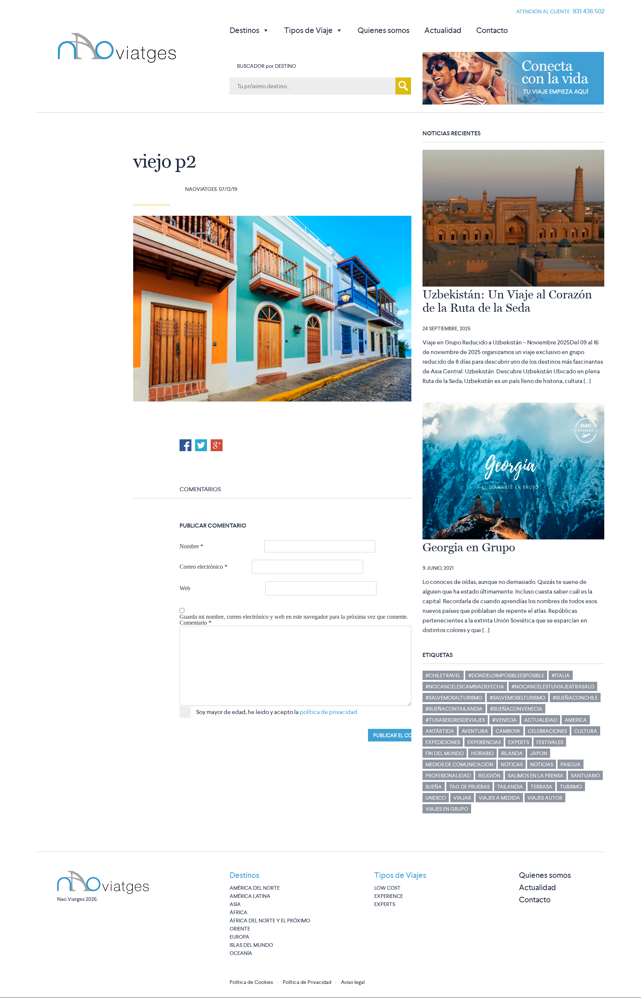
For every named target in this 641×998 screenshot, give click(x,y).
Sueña (433, 786)
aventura (474, 731)
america (576, 720)
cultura (585, 731)
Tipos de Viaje (308, 30)
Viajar (462, 797)
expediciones (442, 742)
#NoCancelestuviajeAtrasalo (553, 686)
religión (489, 775)
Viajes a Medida (499, 797)
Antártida (439, 731)
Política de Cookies (251, 982)
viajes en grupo (446, 809)
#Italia (561, 675)
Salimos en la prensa (535, 775)
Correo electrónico (203, 567)
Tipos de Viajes (400, 875)
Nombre (191, 546)
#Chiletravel (443, 675)
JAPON (538, 753)
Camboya (508, 731)
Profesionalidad (448, 775)
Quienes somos (384, 30)
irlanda (512, 753)
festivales (549, 742)
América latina (250, 896)
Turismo (571, 786)
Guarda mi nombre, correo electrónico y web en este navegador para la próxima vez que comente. (294, 617)
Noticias (541, 764)
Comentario (195, 623)
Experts (518, 742)
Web (185, 588)
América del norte (255, 888)
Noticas (512, 764)
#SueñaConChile (575, 697)
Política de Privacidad (307, 982)
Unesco (435, 797)
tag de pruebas (469, 786)
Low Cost (387, 888)
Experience (388, 896)
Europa (239, 936)
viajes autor (544, 797)
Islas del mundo (251, 945)
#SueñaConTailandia (454, 708)
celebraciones (547, 731)
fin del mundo (444, 753)
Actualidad (442, 30)
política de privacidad (328, 712)
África (238, 912)
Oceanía (241, 953)
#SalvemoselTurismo (517, 697)
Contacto (492, 30)
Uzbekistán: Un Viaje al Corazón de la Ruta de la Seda (507, 301)
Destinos (244, 30)
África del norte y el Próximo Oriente (270, 924)
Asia (235, 904)
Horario (482, 753)
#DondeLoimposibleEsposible (506, 675)
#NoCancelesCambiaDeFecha (464, 686)
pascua (571, 764)
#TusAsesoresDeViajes (455, 720)
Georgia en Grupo (469, 547)
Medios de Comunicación (459, 764)
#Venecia (504, 720)
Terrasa (541, 786)
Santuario (585, 775)
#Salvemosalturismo (453, 697)
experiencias (484, 742)
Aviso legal (353, 982)
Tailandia (510, 786)
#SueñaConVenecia (516, 708)
